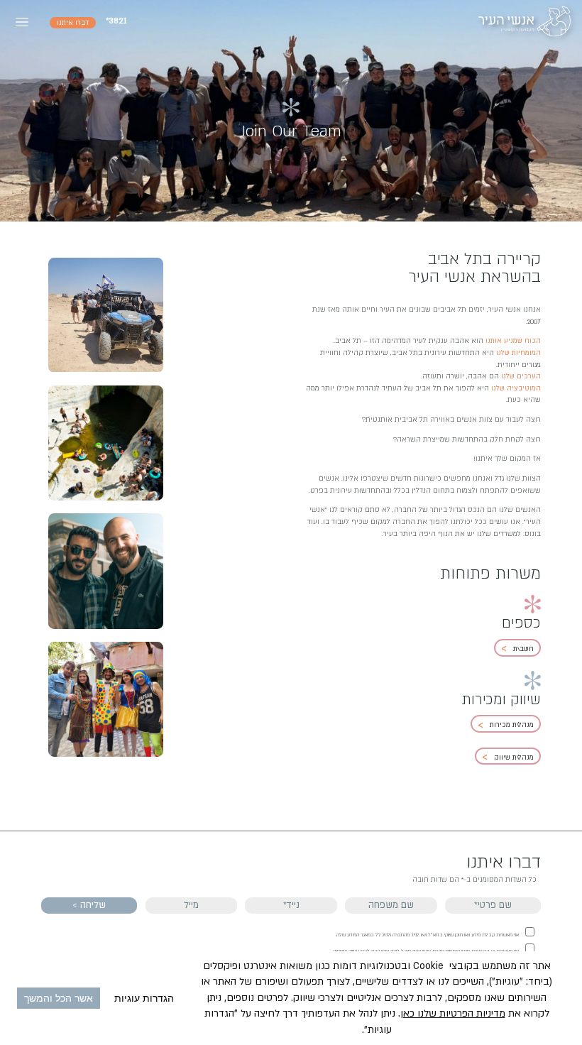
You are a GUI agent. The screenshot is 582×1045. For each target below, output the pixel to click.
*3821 (116, 21)
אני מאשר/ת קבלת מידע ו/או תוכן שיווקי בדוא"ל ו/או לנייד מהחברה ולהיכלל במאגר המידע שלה (427, 935)
